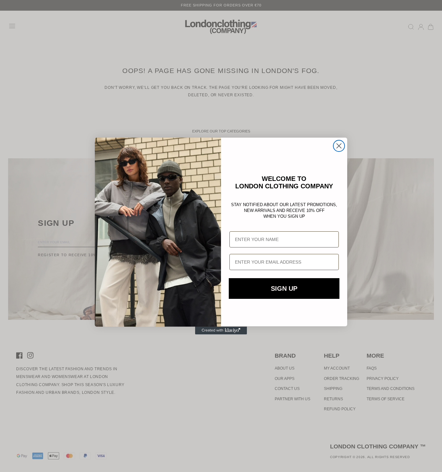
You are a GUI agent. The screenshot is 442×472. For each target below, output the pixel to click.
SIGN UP (284, 288)
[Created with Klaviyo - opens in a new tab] (221, 330)
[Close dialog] (339, 146)
